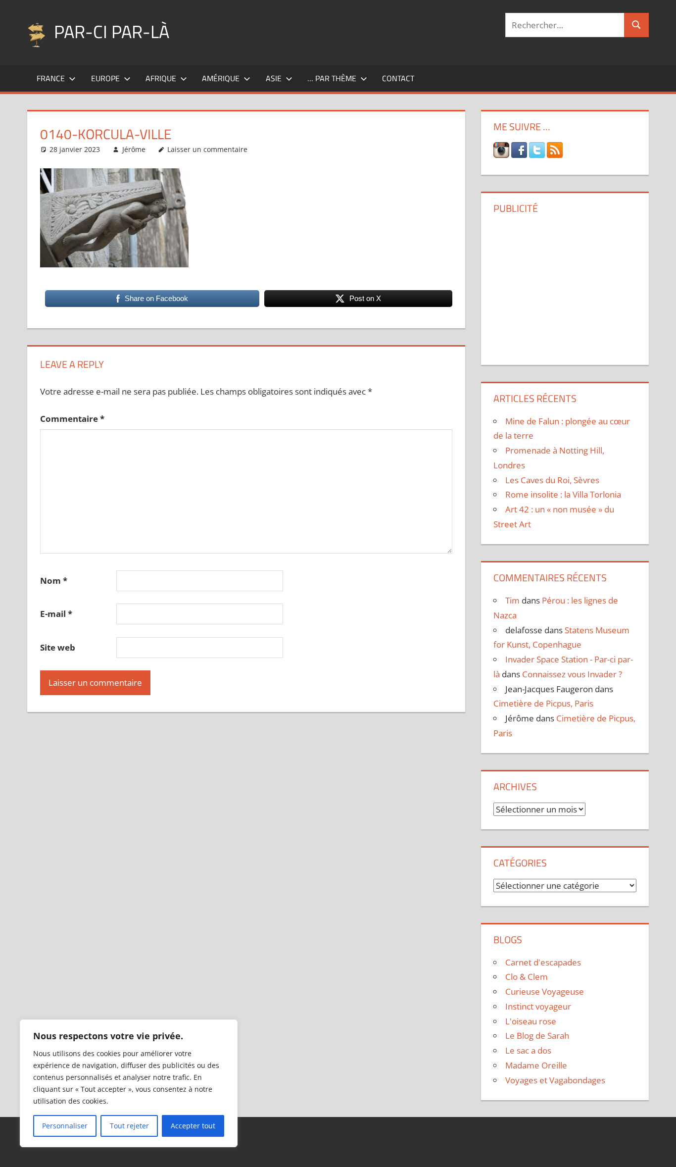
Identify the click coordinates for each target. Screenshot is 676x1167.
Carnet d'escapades (543, 962)
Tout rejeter (129, 1125)
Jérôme (133, 149)
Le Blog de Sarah (537, 1035)
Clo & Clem (526, 976)
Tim (512, 600)
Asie (274, 78)
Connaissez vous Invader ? (572, 674)
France (51, 78)
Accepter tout (193, 1125)
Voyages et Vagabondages (555, 1080)
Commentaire (72, 418)
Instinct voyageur (538, 1006)
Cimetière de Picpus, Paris (543, 703)
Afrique (160, 78)
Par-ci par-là (111, 31)
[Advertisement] (565, 286)
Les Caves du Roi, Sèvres (552, 480)
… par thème (331, 78)
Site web (57, 647)
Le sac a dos (528, 1050)
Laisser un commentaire (207, 149)
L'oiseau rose (530, 1021)
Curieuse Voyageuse (544, 991)
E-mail (56, 613)
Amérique (221, 78)
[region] (129, 1083)
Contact (398, 78)
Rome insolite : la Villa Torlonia (563, 494)
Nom (53, 580)
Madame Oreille (536, 1065)
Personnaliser (65, 1125)
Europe (105, 78)
